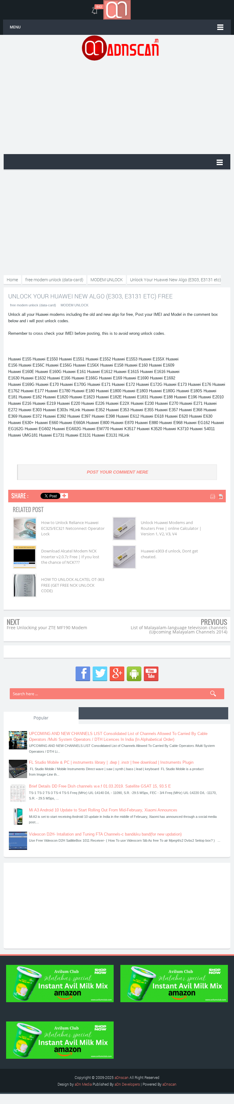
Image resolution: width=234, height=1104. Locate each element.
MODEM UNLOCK (74, 305)
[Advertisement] (120, 107)
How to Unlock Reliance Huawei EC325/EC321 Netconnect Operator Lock (73, 528)
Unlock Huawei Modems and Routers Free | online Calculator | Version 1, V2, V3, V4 (171, 528)
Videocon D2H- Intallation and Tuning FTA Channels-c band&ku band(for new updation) (105, 834)
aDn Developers (127, 1084)
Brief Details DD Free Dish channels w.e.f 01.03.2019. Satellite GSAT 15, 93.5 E (100, 786)
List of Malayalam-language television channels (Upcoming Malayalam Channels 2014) (179, 630)
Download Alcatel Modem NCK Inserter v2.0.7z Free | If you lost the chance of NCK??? (70, 556)
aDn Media (83, 1084)
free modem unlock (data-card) (33, 305)
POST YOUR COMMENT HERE (117, 472)
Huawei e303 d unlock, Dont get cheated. (169, 553)
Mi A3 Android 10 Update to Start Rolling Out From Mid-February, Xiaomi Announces (103, 810)
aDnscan (122, 1077)
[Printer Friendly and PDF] (217, 497)
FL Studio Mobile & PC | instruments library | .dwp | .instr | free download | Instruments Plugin (111, 762)
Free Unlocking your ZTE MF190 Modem (47, 627)
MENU (15, 27)
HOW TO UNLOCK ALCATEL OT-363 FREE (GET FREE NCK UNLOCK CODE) (72, 585)
